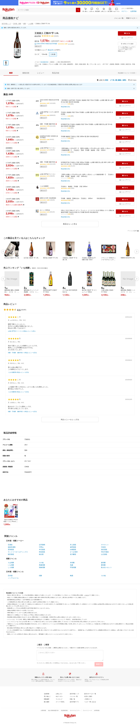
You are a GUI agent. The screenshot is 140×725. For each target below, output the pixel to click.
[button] (91, 10)
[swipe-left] (3, 251)
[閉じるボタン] (138, 27)
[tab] (11, 73)
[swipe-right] (136, 251)
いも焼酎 (30, 23)
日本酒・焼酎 (17, 23)
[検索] (78, 10)
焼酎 (24, 23)
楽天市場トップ (6, 23)
